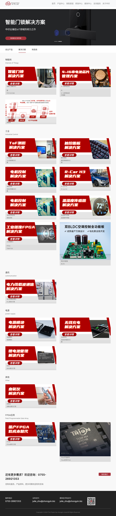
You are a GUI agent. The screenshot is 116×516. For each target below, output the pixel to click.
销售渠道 (70, 3)
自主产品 (9, 49)
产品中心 (60, 3)
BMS (8, 366)
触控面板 (63, 158)
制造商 (34, 49)
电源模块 (9, 337)
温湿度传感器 (65, 215)
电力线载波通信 (11, 299)
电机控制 (9, 186)
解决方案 (22, 49)
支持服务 (97, 3)
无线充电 (63, 337)
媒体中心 (88, 3)
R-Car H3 (64, 186)
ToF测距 (9, 158)
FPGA (8, 442)
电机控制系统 (11, 215)
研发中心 (79, 3)
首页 (53, 3)
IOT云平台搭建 (11, 120)
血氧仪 (9, 404)
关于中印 (106, 3)
